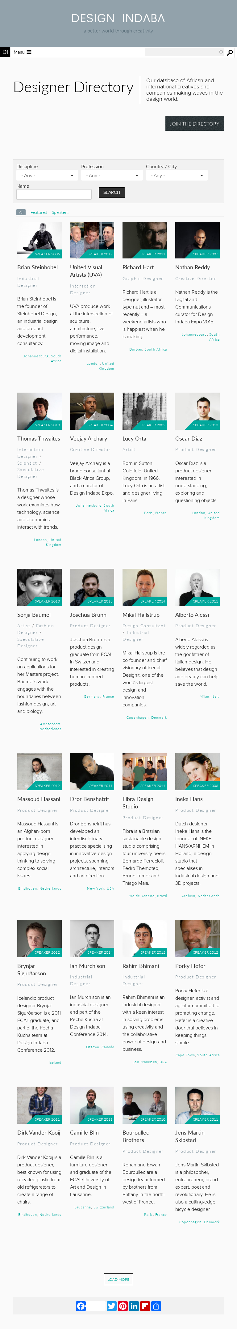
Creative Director (195, 278)
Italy (216, 696)
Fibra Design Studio (138, 802)
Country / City (161, 166)
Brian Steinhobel (37, 267)
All (21, 212)
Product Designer (195, 449)
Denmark (159, 717)
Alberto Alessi (192, 614)
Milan (204, 696)
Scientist (27, 463)
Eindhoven (27, 888)
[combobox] (184, 52)
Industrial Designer (28, 281)
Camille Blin (84, 1132)
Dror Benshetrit (89, 799)
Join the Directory (194, 123)
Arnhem (188, 895)
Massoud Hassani (38, 799)
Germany (92, 696)
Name (22, 185)
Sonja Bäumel (34, 614)
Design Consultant (144, 625)
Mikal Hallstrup (141, 614)
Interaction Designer (83, 289)
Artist (129, 449)
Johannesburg (36, 355)
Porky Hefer (190, 965)
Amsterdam (50, 723)
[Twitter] (112, 1305)
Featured (39, 212)
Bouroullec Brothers (136, 1136)
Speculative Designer (30, 472)
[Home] (118, 20)
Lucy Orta (134, 438)
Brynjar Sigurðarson (31, 969)
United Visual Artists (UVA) (86, 270)
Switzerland (104, 1206)
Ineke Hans (189, 799)
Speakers (60, 212)
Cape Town (185, 1054)
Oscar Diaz (188, 438)
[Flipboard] (145, 1305)
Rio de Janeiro (142, 895)
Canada (108, 1046)
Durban (135, 349)
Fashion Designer (35, 628)
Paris (148, 512)
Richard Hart (138, 267)
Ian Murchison (87, 965)
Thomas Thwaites (38, 438)
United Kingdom (106, 366)
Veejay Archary (88, 438)
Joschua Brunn (88, 614)
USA (110, 888)
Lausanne (82, 1206)
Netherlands (51, 728)
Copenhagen (138, 717)
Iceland (55, 1062)
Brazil (162, 895)
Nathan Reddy (192, 267)
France (161, 512)
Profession (92, 166)
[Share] (156, 1305)
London (93, 363)
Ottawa (92, 1046)
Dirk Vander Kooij (38, 1132)
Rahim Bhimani (141, 965)
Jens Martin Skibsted (190, 1136)
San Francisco (145, 1061)
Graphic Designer (143, 278)
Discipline (27, 166)
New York (95, 888)
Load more (118, 1279)
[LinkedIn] (134, 1305)
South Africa (56, 358)
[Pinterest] (123, 1305)
